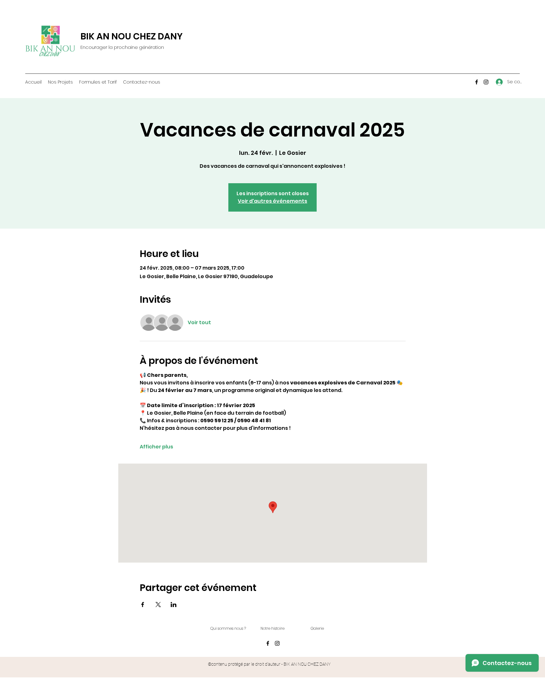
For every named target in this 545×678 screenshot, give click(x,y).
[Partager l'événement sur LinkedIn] (174, 604)
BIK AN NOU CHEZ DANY (131, 36)
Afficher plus (156, 446)
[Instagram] (486, 82)
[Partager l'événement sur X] (158, 604)
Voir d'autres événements (272, 201)
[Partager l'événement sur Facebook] (143, 604)
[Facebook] (476, 82)
